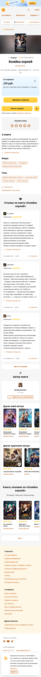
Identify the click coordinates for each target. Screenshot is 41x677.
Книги (8, 22)
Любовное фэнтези (9, 163)
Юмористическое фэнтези (12, 166)
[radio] (12, 125)
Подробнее (13, 668)
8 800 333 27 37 (8, 650)
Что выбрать (6, 15)
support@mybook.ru (23, 650)
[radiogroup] (20, 126)
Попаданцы (23, 163)
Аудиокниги (20, 22)
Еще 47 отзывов (20, 367)
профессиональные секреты (13, 177)
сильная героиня (8, 181)
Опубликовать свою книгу (11, 190)
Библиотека (20, 15)
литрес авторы (22, 181)
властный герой (31, 177)
